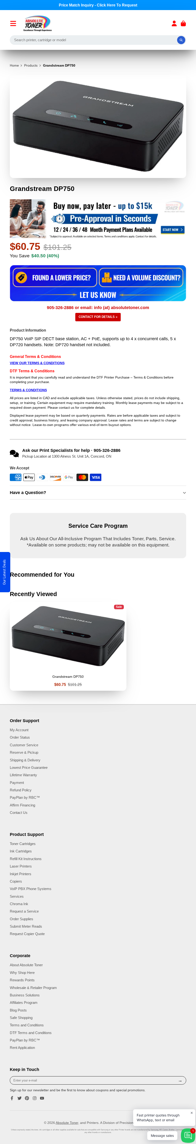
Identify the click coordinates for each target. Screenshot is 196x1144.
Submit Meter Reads (26, 926)
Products (31, 65)
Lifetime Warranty (23, 775)
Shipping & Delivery (25, 760)
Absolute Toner (67, 1123)
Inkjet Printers (20, 874)
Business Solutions (25, 995)
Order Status (20, 737)
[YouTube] (42, 1098)
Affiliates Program (24, 1002)
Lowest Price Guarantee (29, 767)
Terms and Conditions (27, 1025)
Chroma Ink (19, 904)
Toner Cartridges (23, 844)
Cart (183, 23)
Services (17, 896)
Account (174, 23)
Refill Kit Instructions (26, 859)
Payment (17, 783)
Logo (37, 23)
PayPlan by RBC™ (25, 797)
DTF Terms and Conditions (31, 1033)
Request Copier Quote (27, 934)
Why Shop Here (22, 973)
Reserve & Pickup (24, 752)
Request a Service (24, 911)
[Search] (181, 40)
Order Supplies (21, 919)
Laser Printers (21, 866)
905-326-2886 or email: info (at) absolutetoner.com (98, 307)
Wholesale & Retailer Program (33, 988)
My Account (19, 730)
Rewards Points (22, 980)
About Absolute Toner (26, 965)
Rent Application (22, 1048)
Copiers (16, 881)
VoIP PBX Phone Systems (30, 889)
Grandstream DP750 (68, 646)
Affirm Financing (22, 805)
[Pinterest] (27, 1098)
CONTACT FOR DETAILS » (98, 317)
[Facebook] (12, 1098)
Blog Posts (18, 1010)
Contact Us (18, 813)
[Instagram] (35, 1098)
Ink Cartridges (21, 851)
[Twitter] (19, 1098)
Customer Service (24, 745)
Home (14, 65)
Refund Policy (21, 790)
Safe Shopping (21, 1018)
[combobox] (98, 40)
